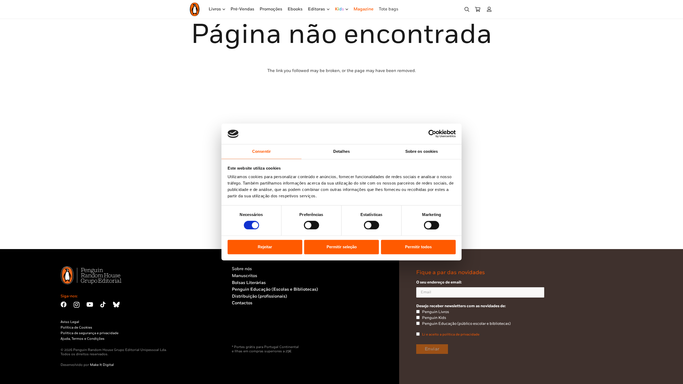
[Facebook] (63, 304)
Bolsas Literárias (249, 282)
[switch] (311, 225)
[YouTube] (89, 304)
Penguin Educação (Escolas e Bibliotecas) (275, 289)
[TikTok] (103, 304)
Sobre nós (242, 268)
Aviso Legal (70, 322)
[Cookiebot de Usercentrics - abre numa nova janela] (432, 134)
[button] (467, 9)
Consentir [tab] (261, 151)
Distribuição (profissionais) (259, 296)
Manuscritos (244, 275)
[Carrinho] (477, 9)
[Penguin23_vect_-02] (248, 331)
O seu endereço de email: (439, 282)
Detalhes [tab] (341, 151)
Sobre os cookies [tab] (421, 151)
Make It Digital (102, 365)
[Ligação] (490, 9)
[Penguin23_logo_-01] (194, 9)
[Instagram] (77, 305)
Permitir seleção (342, 247)
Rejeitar (265, 247)
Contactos (242, 303)
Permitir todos (418, 247)
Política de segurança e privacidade (89, 333)
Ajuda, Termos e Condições (83, 339)
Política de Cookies (76, 327)
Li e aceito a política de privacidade (450, 334)
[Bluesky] (116, 304)
